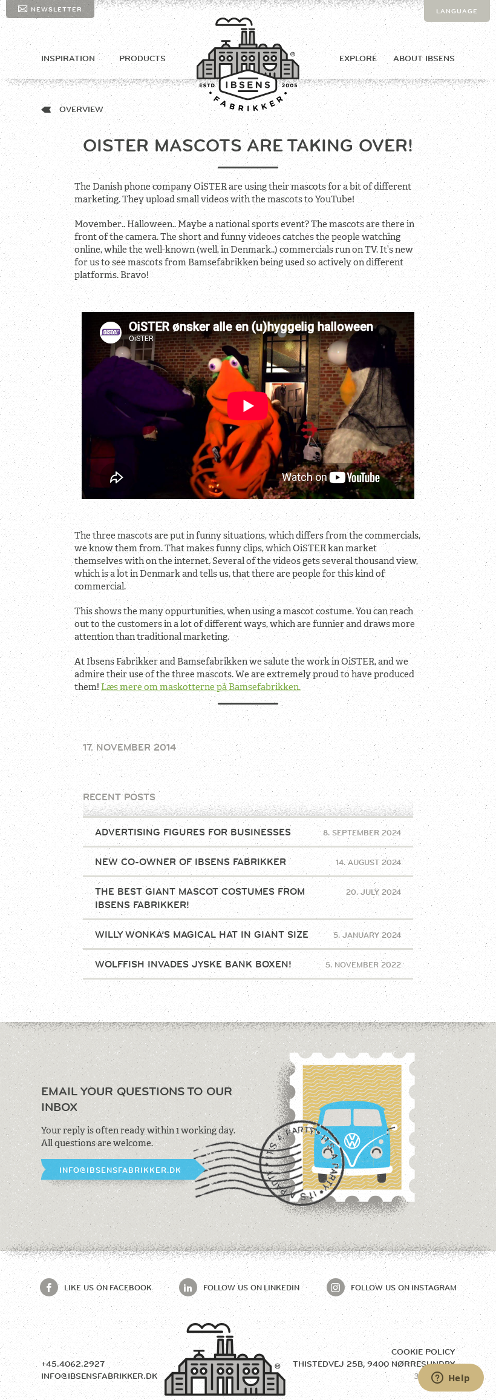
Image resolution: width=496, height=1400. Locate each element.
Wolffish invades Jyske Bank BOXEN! (248, 964)
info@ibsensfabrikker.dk (120, 1169)
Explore (358, 58)
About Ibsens (424, 58)
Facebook (108, 1287)
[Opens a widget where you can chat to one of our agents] (450, 1379)
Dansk (449, 33)
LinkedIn (251, 1287)
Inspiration (68, 58)
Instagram (404, 1287)
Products (142, 58)
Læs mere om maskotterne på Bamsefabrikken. (201, 687)
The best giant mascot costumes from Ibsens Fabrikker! (248, 898)
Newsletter (56, 9)
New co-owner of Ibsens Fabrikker (248, 861)
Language (457, 11)
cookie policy (423, 1351)
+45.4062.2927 (73, 1363)
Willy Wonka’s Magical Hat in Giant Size (248, 934)
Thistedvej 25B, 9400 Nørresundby (374, 1363)
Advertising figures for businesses (248, 832)
